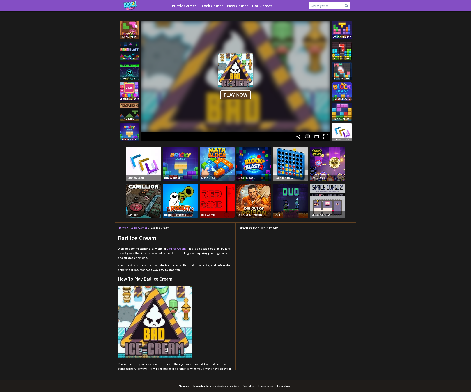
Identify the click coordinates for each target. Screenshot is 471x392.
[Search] (346, 5)
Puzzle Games (184, 5)
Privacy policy (265, 386)
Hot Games (262, 5)
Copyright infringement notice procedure (216, 386)
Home (122, 227)
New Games (237, 5)
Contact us (248, 386)
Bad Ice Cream (176, 248)
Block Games (211, 5)
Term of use (284, 386)
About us (184, 386)
